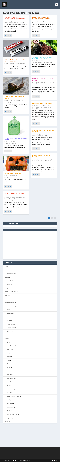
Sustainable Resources (17, 22)
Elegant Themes (13, 460)
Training (9, 400)
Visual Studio (10, 407)
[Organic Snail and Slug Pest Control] (16, 86)
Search (8, 385)
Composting (46, 60)
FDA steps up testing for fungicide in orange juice (41, 18)
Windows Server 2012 (12, 414)
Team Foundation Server (13, 396)
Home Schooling (11, 324)
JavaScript (9, 371)
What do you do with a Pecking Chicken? (43, 131)
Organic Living (12, 102)
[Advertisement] (30, 246)
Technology (11, 198)
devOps (6, 277)
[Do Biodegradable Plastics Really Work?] (16, 126)
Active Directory (11, 345)
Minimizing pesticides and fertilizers (41, 156)
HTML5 (8, 360)
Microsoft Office (11, 378)
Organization (10, 298)
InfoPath (9, 367)
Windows (9, 410)
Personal (6, 295)
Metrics (8, 284)
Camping (9, 309)
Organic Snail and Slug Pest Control (14, 97)
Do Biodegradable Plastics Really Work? (15, 138)
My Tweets (6, 226)
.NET (8, 342)
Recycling (9, 331)
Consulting (9, 349)
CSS (7, 353)
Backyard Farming (20, 100)
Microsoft (9, 374)
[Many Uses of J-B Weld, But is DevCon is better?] (16, 48)
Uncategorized (8, 418)
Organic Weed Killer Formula (42, 103)
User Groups (10, 403)
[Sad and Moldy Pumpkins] (16, 163)
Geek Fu (17, 197)
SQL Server (9, 392)
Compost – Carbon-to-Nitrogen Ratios (43, 79)
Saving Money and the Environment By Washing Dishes (15, 18)
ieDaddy (7, 21)
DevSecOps (9, 280)
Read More (8, 35)
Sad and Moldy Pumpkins (12, 173)
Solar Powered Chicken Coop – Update (14, 194)
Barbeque (9, 270)
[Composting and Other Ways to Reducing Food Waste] (44, 47)
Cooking (18, 21)
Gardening (6, 102)
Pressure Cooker (11, 273)
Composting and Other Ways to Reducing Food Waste (43, 57)
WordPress (26, 460)
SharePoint (9, 389)
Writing (6, 421)
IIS (7, 363)
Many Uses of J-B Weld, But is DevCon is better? (14, 60)
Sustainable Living (8, 22)
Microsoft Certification (10, 291)
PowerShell (9, 382)
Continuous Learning (12, 317)
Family (21, 21)
